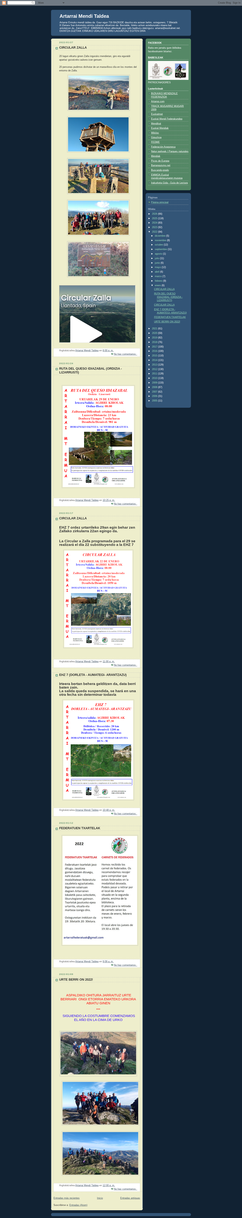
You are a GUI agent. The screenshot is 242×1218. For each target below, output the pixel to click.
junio (158, 263)
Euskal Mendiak (160, 128)
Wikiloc (155, 133)
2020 (155, 333)
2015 (155, 355)
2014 (155, 360)
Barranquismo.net (160, 165)
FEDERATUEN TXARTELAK (79, 828)
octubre (159, 244)
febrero (159, 281)
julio (157, 258)
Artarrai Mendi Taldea (84, 16)
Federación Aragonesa (163, 147)
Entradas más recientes (67, 1198)
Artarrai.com (157, 101)
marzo (158, 276)
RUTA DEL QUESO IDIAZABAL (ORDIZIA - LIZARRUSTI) (168, 297)
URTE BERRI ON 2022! (76, 979)
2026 (155, 214)
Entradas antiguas (130, 1198)
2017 (155, 346)
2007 (155, 391)
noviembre (161, 240)
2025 (155, 218)
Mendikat (156, 123)
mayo (158, 267)
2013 (155, 364)
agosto (159, 253)
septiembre (161, 249)
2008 (155, 387)
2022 (155, 232)
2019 (155, 337)
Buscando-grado (160, 170)
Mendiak (155, 156)
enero (158, 285)
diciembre (160, 236)
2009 (155, 382)
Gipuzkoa (156, 137)
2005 (155, 400)
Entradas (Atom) (78, 1205)
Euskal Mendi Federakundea (166, 119)
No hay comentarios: (125, 354)
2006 (155, 396)
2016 (155, 351)
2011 (155, 373)
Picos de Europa (160, 161)
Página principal (159, 202)
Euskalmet (157, 114)
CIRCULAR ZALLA (73, 47)
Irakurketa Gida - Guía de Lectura (169, 183)
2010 (155, 378)
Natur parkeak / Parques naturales (169, 151)
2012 (155, 369)
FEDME (155, 142)
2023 (155, 227)
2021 (155, 328)
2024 (155, 222)
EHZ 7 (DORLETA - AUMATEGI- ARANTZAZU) (93, 675)
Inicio (100, 1198)
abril (157, 271)
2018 (155, 342)
